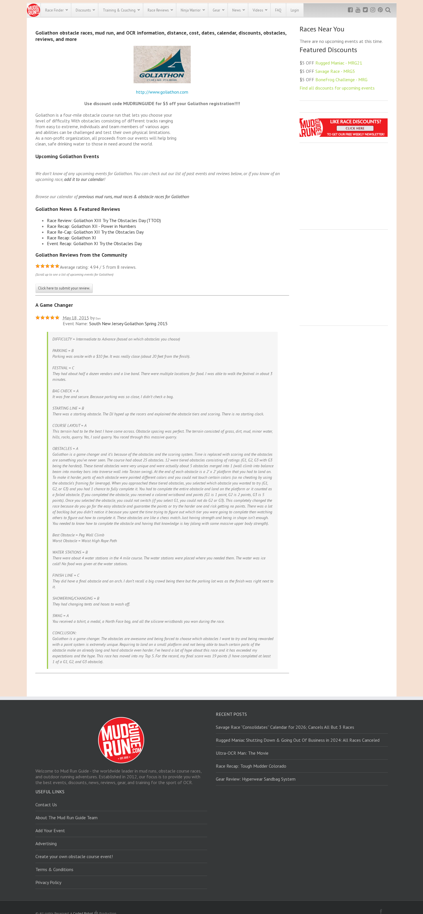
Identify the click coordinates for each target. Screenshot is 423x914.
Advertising (46, 843)
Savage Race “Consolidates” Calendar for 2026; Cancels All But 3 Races (285, 727)
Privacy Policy (48, 882)
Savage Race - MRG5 (335, 71)
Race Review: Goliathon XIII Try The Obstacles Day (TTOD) (104, 220)
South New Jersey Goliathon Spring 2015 (128, 323)
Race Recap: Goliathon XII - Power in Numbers (91, 226)
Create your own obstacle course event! (74, 856)
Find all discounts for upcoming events (337, 88)
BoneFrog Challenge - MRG (341, 79)
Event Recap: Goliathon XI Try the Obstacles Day (94, 243)
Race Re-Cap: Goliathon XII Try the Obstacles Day (95, 232)
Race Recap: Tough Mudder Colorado (251, 766)
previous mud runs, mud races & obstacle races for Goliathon (134, 196)
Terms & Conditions (54, 869)
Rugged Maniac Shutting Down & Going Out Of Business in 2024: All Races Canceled (298, 740)
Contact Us (46, 804)
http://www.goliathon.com (162, 92)
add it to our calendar (84, 179)
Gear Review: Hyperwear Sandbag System (256, 779)
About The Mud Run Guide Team (66, 817)
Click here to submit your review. (64, 288)
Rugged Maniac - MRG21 (338, 63)
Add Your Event (50, 830)
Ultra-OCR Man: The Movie (242, 753)
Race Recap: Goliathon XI (71, 238)
